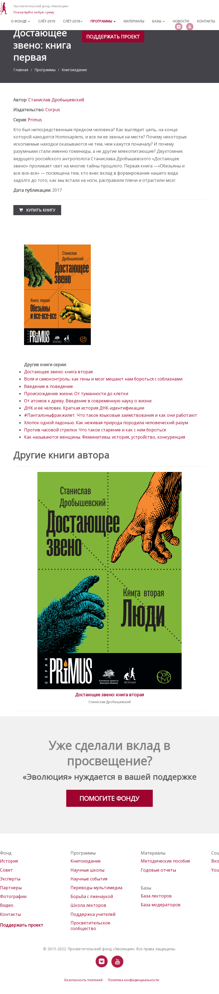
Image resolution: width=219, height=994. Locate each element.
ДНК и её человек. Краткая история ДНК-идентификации (84, 408)
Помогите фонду (109, 798)
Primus (35, 120)
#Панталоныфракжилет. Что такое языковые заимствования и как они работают (110, 415)
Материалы (134, 21)
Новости (181, 21)
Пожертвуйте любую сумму (33, 12)
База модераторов (161, 905)
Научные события (89, 879)
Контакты (206, 21)
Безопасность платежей (83, 980)
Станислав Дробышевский (56, 100)
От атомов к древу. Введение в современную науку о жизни (87, 401)
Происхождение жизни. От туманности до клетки (76, 393)
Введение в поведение (48, 386)
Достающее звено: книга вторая (58, 372)
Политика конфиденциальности (133, 980)
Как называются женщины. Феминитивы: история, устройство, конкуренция (104, 437)
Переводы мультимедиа (96, 888)
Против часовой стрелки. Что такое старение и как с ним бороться (95, 430)
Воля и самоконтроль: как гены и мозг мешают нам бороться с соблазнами (103, 379)
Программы (102, 21)
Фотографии (13, 896)
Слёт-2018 (71, 21)
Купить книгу (39, 210)
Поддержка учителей (93, 914)
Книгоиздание (74, 69)
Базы (157, 21)
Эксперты (10, 879)
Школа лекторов (88, 905)
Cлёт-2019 (46, 21)
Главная (20, 69)
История (9, 861)
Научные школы (87, 870)
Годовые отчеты (158, 870)
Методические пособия (165, 861)
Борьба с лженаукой (92, 896)
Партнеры (11, 888)
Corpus (52, 110)
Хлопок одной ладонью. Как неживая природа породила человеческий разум (106, 423)
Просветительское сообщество (90, 925)
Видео (6, 905)
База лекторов (156, 896)
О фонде (19, 21)
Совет (6, 870)
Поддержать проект (113, 36)
